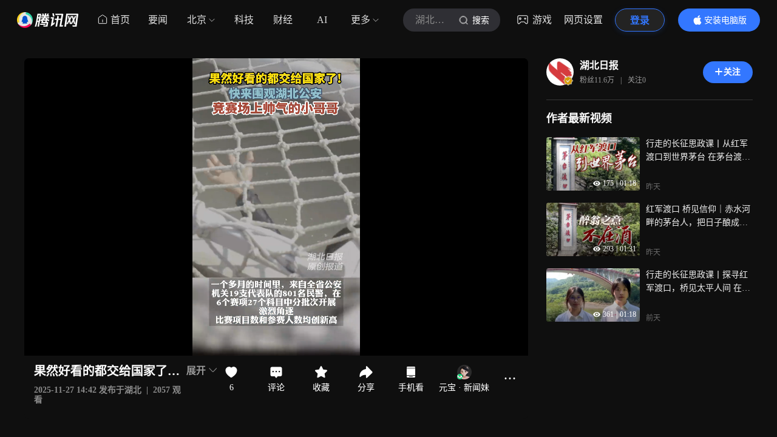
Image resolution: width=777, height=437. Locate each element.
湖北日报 (599, 65)
